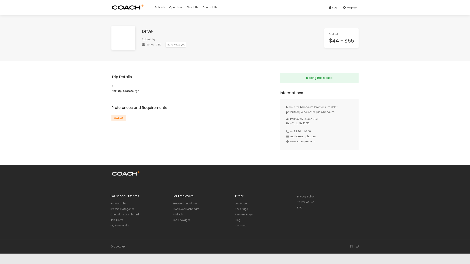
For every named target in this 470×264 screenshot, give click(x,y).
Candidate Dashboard (125, 214)
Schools (160, 7)
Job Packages (181, 220)
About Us (192, 7)
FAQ (299, 207)
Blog (237, 220)
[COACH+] (128, 6)
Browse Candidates (185, 203)
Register (352, 7)
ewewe (119, 118)
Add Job (178, 214)
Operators (175, 7)
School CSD (153, 44)
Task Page (241, 209)
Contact (240, 225)
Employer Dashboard (186, 209)
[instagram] (357, 246)
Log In (336, 7)
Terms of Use (305, 202)
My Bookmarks (120, 225)
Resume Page (244, 214)
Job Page (241, 203)
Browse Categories (122, 209)
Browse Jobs (118, 203)
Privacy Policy (305, 196)
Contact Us (210, 7)
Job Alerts (117, 220)
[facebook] (351, 246)
